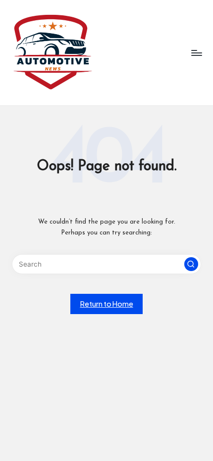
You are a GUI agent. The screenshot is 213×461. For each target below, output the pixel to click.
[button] (191, 264)
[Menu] (196, 52)
